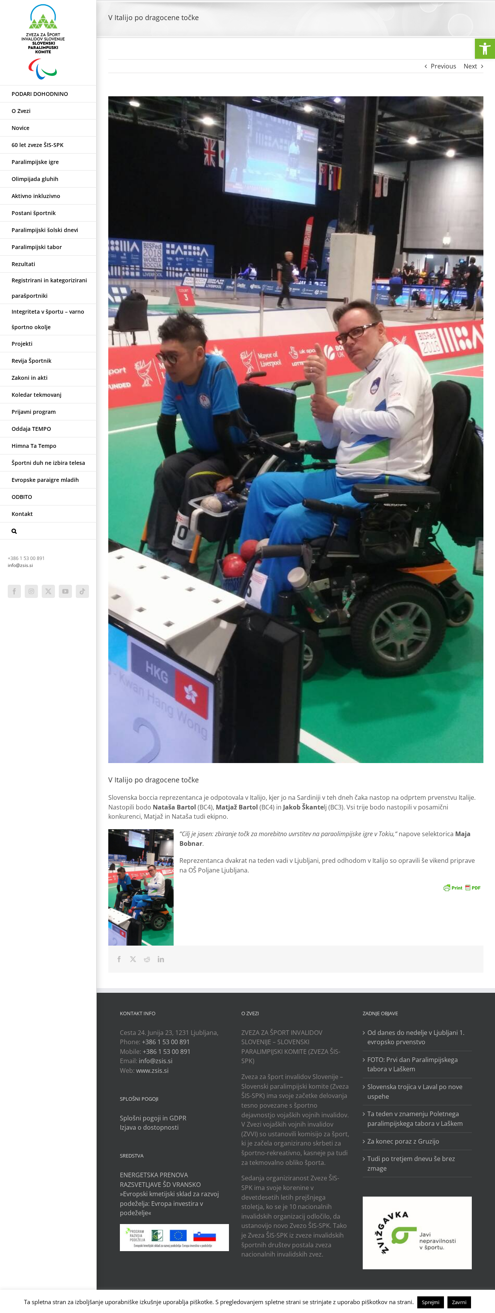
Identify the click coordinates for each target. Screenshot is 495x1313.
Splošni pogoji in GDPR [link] (153, 1118)
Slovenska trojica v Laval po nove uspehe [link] (415, 1091)
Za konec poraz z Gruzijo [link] (403, 1141)
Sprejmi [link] (430, 1302)
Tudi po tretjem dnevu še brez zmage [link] (411, 1163)
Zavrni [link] (459, 1302)
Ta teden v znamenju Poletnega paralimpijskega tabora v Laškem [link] (415, 1119)
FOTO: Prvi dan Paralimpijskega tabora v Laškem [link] (412, 1064)
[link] (485, 49)
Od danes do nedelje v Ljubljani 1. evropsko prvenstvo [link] (415, 1037)
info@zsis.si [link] (20, 565)
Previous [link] (443, 66)
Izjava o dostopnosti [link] (149, 1127)
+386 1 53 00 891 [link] (166, 1042)
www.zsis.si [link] (152, 1070)
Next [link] (470, 66)
